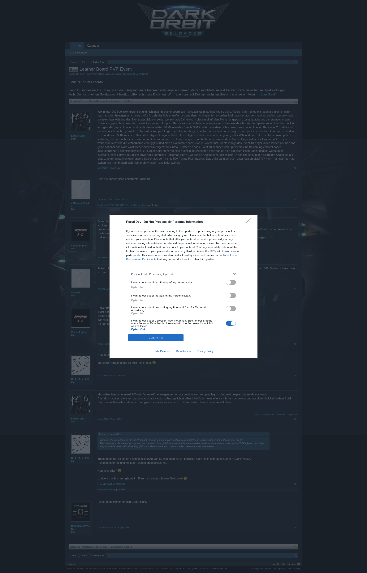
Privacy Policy (205, 351)
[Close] (249, 222)
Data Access (183, 351)
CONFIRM (156, 337)
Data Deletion (162, 351)
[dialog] (183, 286)
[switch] (231, 282)
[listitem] (183, 274)
